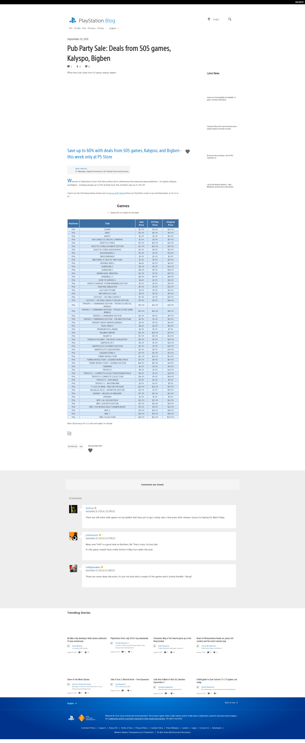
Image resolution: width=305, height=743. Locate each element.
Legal (194, 728)
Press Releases (172, 728)
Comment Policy (88, 728)
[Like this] (86, 652)
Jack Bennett (120, 684)
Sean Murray (77, 646)
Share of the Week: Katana (78, 679)
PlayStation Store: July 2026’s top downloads (129, 638)
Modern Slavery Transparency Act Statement (134, 732)
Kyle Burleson (163, 646)
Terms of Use (126, 728)
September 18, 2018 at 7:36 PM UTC (100, 511)
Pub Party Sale (72, 446)
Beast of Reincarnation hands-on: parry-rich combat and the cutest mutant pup (215, 639)
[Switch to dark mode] (209, 19)
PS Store (92, 28)
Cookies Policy (156, 728)
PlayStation (97, 20)
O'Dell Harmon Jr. (122, 643)
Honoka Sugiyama (165, 687)
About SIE (113, 728)
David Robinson (207, 687)
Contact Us (204, 728)
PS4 (84, 28)
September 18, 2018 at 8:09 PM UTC (100, 538)
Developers (217, 728)
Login (216, 19)
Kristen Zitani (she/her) (81, 684)
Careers (185, 728)
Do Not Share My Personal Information (174, 732)
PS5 (70, 28)
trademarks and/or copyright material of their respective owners (136, 718)
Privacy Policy (141, 728)
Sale (81, 446)
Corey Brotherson (208, 646)
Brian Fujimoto (81, 168)
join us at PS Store (116, 193)
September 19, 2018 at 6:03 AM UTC (100, 570)
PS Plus (100, 28)
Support (102, 728)
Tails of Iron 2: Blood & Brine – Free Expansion (129, 679)
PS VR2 (77, 28)
